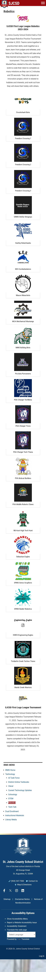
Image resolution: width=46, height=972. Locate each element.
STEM (10, 798)
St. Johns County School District (23, 862)
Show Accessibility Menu (17, 919)
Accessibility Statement (16, 926)
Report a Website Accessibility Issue (22, 922)
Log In (41, 956)
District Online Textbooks (18, 782)
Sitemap (7, 899)
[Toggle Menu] (43, 3)
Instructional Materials (14, 815)
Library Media (11, 819)
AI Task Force (13, 778)
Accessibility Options (23, 913)
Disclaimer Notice (22, 899)
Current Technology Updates (20, 790)
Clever (10, 786)
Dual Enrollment (12, 811)
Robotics (12, 803)
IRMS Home (10, 770)
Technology (10, 774)
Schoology (12, 794)
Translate (25, 939)
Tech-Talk (12, 807)
